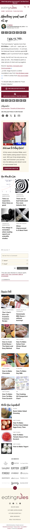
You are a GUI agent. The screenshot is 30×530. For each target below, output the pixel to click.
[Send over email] (24, 32)
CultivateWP (19, 528)
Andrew (10, 25)
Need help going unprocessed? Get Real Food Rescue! (15, 2)
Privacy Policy (17, 526)
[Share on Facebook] (6, 32)
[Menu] (28, 7)
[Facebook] (13, 503)
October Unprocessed (15, 510)
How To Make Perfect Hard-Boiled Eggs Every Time (20, 425)
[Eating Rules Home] (9, 7)
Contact (9, 528)
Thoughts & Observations (17, 108)
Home (3, 11)
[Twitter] (16, 503)
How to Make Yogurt (20, 447)
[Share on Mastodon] (20, 32)
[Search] (25, 7)
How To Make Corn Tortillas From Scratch (7, 396)
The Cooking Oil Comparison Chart (22, 396)
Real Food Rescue (15, 519)
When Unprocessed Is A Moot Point (22, 228)
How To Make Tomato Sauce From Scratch (20, 437)
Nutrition (9, 11)
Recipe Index (15, 507)
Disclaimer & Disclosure (8, 526)
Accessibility (24, 526)
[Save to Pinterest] (2, 32)
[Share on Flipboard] (10, 32)
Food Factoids (18, 11)
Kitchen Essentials (15, 513)
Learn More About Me (11, 168)
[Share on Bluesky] (13, 32)
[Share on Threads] (17, 32)
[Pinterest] (20, 503)
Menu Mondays (15, 516)
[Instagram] (10, 503)
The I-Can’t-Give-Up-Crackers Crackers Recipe (6, 316)
